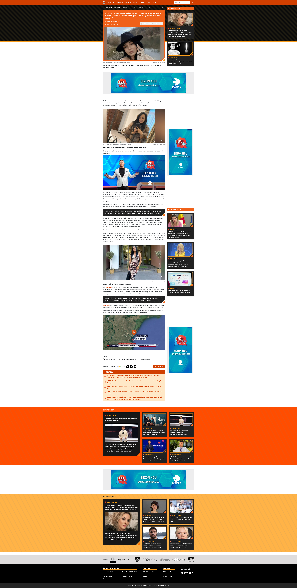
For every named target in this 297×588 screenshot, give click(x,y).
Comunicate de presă (127, 576)
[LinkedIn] (190, 573)
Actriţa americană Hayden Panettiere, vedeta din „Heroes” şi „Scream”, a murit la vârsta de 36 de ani (181, 546)
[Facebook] (182, 573)
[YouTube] (187, 573)
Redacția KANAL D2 (114, 21)
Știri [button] (148, 2)
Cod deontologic (107, 576)
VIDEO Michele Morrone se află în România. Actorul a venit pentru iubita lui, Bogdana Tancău (135, 382)
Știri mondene (108, 497)
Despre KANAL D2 (111, 568)
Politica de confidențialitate (129, 571)
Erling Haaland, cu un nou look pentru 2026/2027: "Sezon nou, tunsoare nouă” (181, 519)
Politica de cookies (108, 579)
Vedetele (120, 2)
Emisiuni (128, 2)
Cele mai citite (174, 209)
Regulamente (125, 574)
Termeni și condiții (108, 571)
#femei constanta (111, 359)
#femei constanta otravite (129, 359)
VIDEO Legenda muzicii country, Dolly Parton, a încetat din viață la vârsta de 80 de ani (134, 387)
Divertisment (108, 410)
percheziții (108, 287)
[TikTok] (192, 573)
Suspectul (106, 305)
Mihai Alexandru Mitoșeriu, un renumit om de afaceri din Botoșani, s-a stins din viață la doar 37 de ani (180, 62)
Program (111, 2)
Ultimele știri (174, 8)
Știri (153, 574)
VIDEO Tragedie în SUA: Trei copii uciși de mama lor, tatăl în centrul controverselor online (134, 393)
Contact (105, 574)
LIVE (154, 2)
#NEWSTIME (146, 359)
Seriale (135, 2)
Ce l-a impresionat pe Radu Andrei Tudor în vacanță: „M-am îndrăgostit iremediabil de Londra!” (153, 459)
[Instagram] (185, 573)
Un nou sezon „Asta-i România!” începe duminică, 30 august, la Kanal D (121, 420)
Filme (142, 2)
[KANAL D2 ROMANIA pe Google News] (121, 366)
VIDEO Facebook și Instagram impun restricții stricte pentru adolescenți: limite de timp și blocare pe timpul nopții (180, 292)
